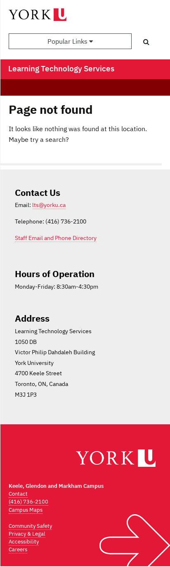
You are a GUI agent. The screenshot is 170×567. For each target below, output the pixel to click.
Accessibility (24, 541)
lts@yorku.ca (49, 205)
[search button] (146, 42)
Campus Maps (25, 509)
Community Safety (30, 525)
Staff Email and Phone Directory (56, 238)
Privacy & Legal (27, 533)
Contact (18, 493)
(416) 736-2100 (28, 501)
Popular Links (68, 41)
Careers (18, 549)
